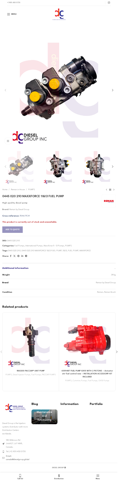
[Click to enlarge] (8, 140)
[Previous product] (106, 190)
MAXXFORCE (85, 251)
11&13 (65, 251)
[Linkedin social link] (22, 256)
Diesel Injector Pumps (21, 375)
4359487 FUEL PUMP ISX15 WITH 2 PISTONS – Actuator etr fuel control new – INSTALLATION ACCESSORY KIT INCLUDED (87, 374)
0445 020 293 (14, 251)
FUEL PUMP (73, 251)
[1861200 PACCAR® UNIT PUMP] (30, 340)
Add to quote (13, 230)
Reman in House (18, 190)
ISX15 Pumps (103, 381)
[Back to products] (110, 190)
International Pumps (34, 246)
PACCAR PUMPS (49, 375)
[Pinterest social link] (18, 256)
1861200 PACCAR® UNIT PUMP (31, 371)
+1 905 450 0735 (13, 3)
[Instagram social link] (109, 2)
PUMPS (31, 190)
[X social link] (14, 256)
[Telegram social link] (26, 256)
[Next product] (114, 190)
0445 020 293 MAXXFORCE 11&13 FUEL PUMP (42, 251)
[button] (5, 90)
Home (4, 190)
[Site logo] (59, 14)
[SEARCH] (107, 26)
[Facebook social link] (10, 256)
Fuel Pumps (19, 246)
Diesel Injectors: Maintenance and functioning (44, 412)
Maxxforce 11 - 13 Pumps (54, 246)
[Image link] (15, 408)
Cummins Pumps (80, 381)
